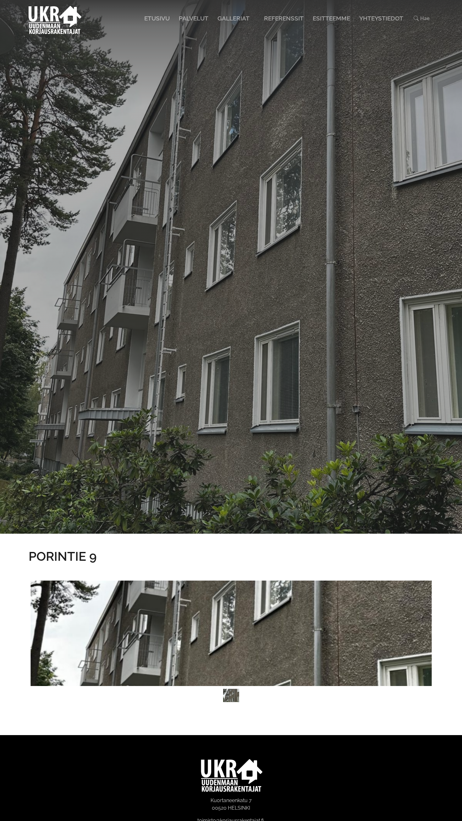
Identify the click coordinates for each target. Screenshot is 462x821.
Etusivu (157, 18)
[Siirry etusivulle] (54, 17)
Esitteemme (331, 18)
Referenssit (284, 18)
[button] (422, 18)
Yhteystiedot (381, 18)
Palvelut (193, 18)
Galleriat (233, 18)
